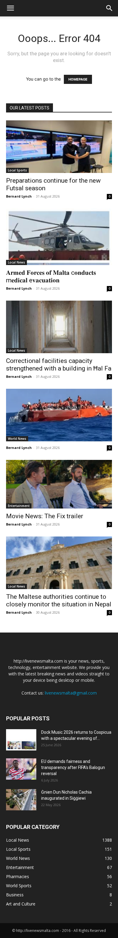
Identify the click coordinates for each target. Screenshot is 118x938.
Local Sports (17, 170)
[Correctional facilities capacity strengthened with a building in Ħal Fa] (59, 327)
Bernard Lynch (19, 196)
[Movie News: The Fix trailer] (59, 484)
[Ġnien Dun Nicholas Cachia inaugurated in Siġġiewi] (21, 799)
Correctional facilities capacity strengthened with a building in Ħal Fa (58, 364)
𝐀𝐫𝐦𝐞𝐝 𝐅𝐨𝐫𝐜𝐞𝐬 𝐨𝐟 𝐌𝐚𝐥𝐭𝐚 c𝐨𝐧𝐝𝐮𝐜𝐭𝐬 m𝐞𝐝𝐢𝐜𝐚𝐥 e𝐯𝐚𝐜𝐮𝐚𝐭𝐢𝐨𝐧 (51, 276)
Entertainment (19, 506)
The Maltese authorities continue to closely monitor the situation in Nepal (58, 600)
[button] (10, 8)
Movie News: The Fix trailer (44, 516)
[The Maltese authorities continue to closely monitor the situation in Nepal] (59, 562)
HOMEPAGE (77, 79)
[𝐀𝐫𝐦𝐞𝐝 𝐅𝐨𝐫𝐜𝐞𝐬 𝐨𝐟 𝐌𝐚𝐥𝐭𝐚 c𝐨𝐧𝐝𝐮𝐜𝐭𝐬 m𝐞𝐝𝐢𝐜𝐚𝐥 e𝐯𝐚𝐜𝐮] (59, 237)
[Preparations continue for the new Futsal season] (59, 146)
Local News (16, 262)
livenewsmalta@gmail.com (71, 693)
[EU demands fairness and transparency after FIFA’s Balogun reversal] (21, 769)
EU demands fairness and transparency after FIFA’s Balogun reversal (73, 767)
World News (17, 438)
